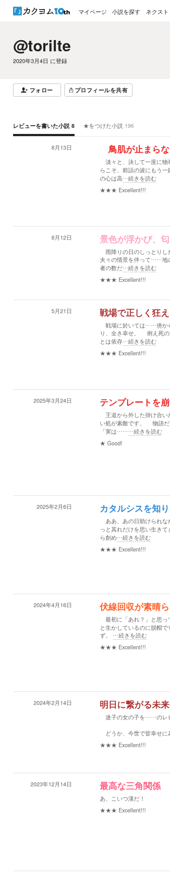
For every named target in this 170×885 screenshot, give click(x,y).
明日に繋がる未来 (135, 704)
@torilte (42, 45)
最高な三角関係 (130, 786)
